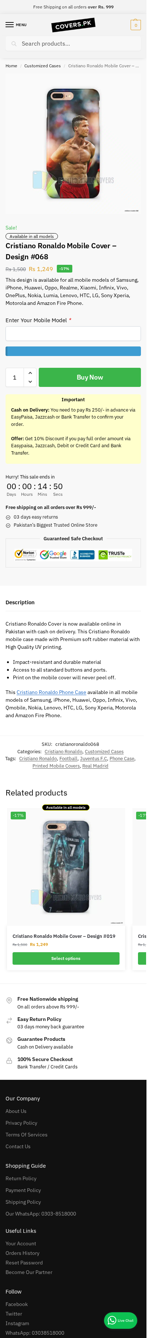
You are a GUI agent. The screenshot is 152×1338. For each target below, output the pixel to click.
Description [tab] (20, 602)
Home (11, 65)
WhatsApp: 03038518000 (35, 1333)
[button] (135, 25)
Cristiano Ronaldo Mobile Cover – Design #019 (64, 936)
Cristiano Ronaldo (63, 751)
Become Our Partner (29, 1272)
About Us (16, 1111)
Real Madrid (95, 766)
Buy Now (90, 377)
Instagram (17, 1323)
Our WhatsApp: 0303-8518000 (41, 1213)
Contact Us (18, 1146)
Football (68, 758)
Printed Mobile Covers (56, 766)
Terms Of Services (27, 1134)
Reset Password (24, 1262)
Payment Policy (23, 1190)
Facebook (17, 1304)
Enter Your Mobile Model (38, 320)
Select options (65, 958)
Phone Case (122, 758)
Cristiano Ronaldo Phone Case (51, 692)
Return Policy (21, 1178)
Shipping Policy (23, 1202)
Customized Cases (42, 65)
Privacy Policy (21, 1123)
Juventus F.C (93, 758)
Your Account (21, 1243)
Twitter (14, 1313)
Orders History (22, 1253)
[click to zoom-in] (73, 144)
